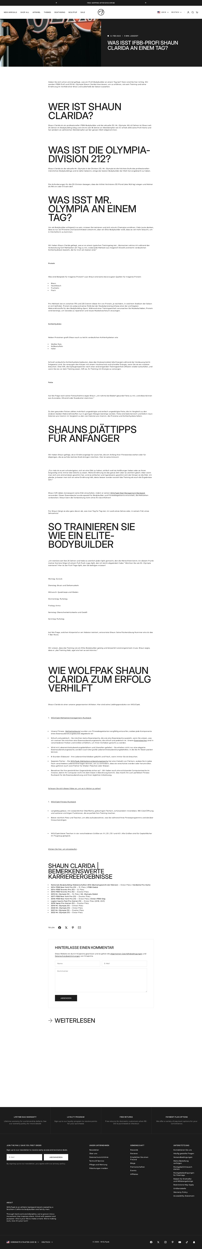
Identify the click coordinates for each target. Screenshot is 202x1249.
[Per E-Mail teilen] (79, 927)
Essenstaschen (140, 740)
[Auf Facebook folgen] (151, 1242)
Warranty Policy (180, 1192)
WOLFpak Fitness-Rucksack (63, 802)
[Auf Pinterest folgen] (172, 1242)
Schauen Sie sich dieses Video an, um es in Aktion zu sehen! (74, 788)
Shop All (24, 12)
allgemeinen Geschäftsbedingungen (126, 954)
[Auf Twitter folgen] (158, 1242)
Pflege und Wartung (98, 1165)
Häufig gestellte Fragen (183, 1153)
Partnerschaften (137, 1167)
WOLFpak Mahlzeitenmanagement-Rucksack (71, 718)
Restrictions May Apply (183, 1185)
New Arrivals (10, 12)
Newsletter (94, 1150)
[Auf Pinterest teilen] (72, 927)
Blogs (132, 1163)
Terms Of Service (96, 1161)
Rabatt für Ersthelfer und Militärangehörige (183, 1180)
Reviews (134, 1153)
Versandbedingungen (183, 1157)
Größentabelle (179, 1188)
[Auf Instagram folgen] (165, 1242)
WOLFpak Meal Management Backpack (127, 493)
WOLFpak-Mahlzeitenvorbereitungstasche (89, 761)
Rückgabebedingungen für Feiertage (183, 1174)
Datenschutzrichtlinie (98, 1157)
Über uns (93, 1153)
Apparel (37, 12)
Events (133, 1170)
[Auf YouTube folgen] (179, 1242)
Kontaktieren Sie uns (182, 1150)
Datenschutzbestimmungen (67, 956)
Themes (47, 12)
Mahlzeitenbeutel (73, 731)
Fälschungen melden (98, 1168)
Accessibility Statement (183, 1196)
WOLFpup (72, 12)
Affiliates (134, 1174)
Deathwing (59, 12)
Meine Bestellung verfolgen (181, 1162)
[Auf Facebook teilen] (59, 927)
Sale (83, 12)
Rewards (134, 1150)
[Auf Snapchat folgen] (194, 1242)
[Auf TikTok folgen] (187, 1242)
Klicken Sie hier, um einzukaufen (62, 849)
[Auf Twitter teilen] (66, 927)
